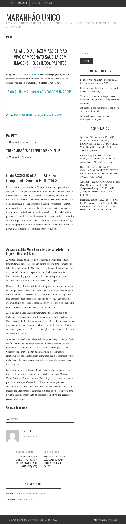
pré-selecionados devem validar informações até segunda (94, 117)
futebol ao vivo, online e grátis (31, 493)
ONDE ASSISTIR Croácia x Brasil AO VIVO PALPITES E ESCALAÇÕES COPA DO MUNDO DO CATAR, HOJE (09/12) (99, 171)
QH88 (83, 137)
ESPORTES (22, 3)
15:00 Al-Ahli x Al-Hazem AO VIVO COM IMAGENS (39, 91)
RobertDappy (86, 155)
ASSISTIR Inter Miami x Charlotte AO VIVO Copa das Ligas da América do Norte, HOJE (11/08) (26, 461)
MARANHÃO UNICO (33, 17)
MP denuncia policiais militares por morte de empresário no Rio (99, 109)
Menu (9, 37)
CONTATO (48, 3)
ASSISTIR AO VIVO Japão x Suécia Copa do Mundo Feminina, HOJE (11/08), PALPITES (54, 461)
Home (11, 3)
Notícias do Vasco (25, 499)
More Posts (30, 436)
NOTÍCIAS (36, 3)
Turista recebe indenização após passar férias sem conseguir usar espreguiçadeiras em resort (99, 99)
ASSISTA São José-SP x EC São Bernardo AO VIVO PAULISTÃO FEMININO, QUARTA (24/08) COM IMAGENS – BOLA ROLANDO (99, 204)
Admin (48, 67)
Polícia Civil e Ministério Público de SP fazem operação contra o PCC (98, 81)
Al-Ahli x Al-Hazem (29, 74)
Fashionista (99, 519)
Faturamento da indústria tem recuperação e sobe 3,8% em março (99, 89)
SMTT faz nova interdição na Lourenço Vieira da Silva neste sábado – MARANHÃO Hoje (98, 158)
